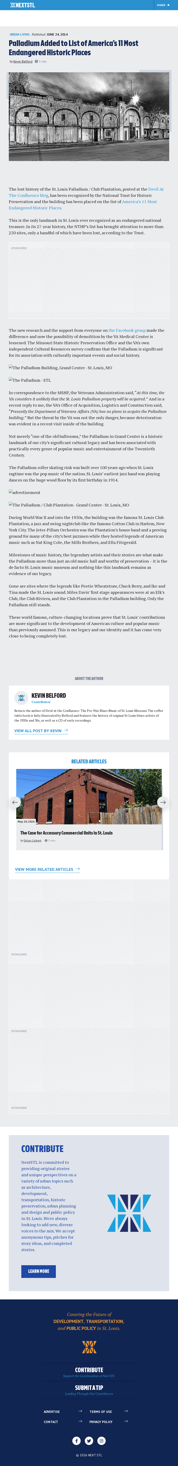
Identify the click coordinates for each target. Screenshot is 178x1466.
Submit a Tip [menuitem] (89, 1390)
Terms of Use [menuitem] (100, 1412)
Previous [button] (13, 802)
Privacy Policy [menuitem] (100, 1422)
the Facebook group (127, 330)
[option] (89, 809)
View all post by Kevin (38, 730)
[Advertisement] (89, 283)
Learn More (38, 1271)
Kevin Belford (22, 61)
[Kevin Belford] (21, 698)
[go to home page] (22, 5)
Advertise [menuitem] (52, 1412)
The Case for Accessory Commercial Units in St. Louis (66, 833)
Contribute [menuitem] (89, 1372)
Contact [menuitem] (51, 1422)
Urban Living (20, 35)
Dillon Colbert (32, 840)
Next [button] (165, 802)
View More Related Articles (44, 869)
